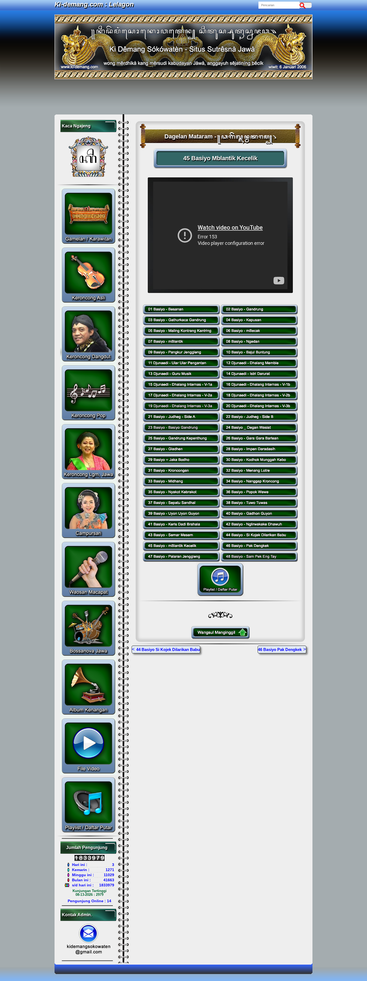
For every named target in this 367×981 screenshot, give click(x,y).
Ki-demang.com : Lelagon (94, 4)
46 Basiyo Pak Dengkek (280, 649)
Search (304, 5)
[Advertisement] (183, 97)
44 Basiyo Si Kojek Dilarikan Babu (168, 649)
